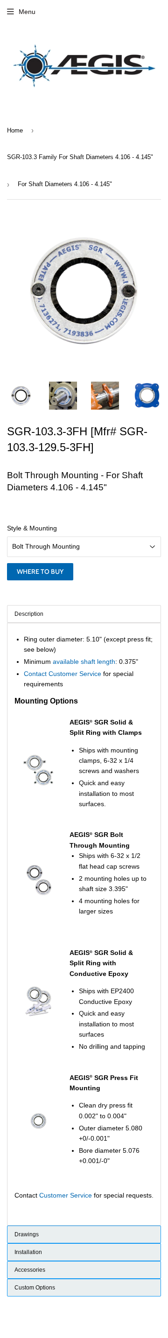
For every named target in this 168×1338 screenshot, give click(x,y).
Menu (27, 11)
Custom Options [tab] (34, 1287)
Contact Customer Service (62, 673)
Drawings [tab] (26, 1234)
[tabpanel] (84, 924)
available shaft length (84, 661)
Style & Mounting (32, 528)
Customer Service (65, 1195)
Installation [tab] (28, 1252)
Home (15, 130)
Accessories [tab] (29, 1270)
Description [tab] (28, 614)
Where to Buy (40, 571)
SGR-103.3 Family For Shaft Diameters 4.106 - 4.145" (80, 156)
